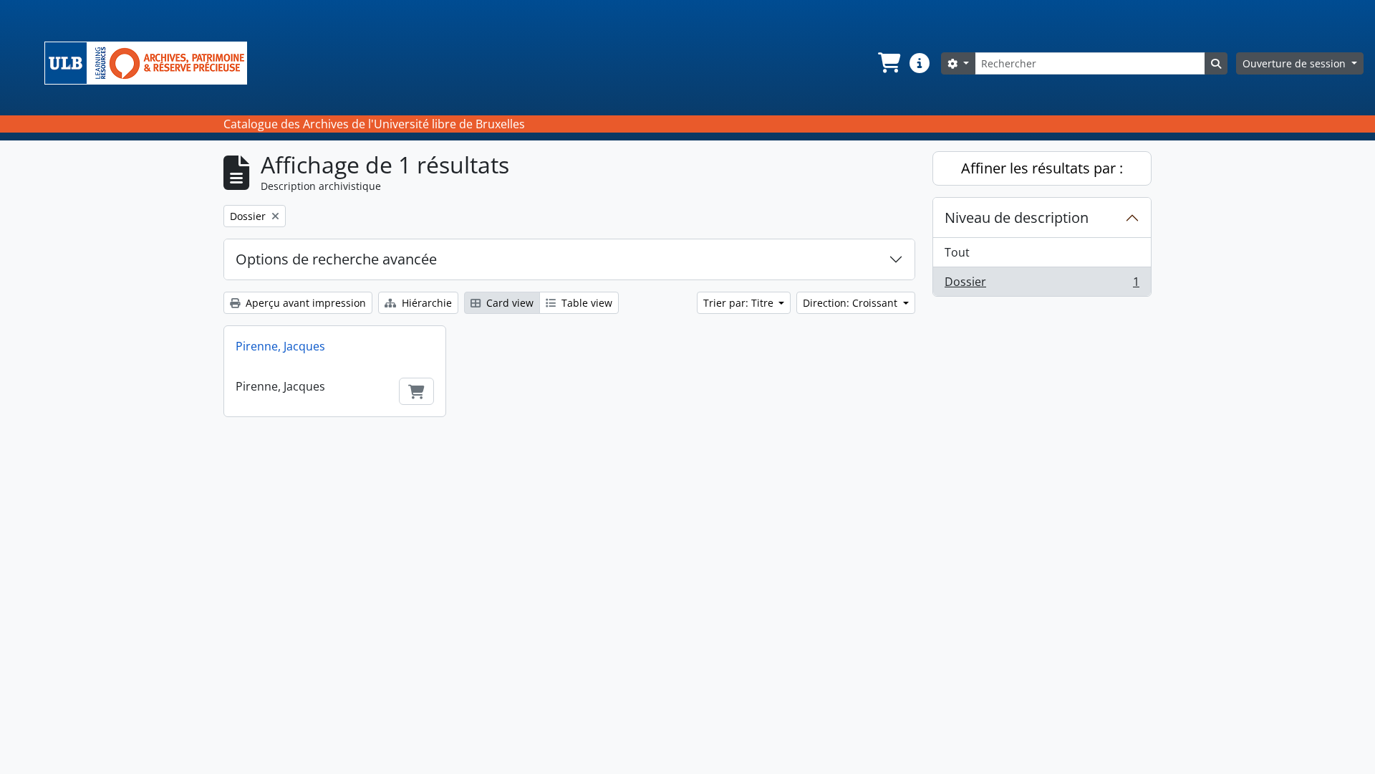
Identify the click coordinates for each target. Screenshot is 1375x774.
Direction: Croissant (851, 303)
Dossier (1041, 285)
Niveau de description (1017, 217)
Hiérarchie (425, 303)
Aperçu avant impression (304, 303)
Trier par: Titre (739, 303)
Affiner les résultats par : (1042, 168)
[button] (888, 63)
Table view (585, 303)
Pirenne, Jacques (280, 346)
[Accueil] (151, 63)
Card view (508, 303)
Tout (957, 252)
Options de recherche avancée (336, 259)
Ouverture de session (1296, 63)
